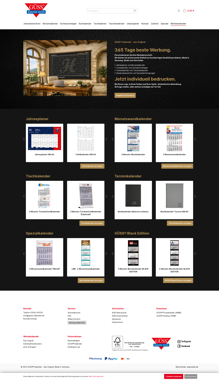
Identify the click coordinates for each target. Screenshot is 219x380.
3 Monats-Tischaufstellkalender (44, 211)
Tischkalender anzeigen (92, 223)
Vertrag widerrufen (77, 323)
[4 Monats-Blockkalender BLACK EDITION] (174, 253)
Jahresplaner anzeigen (92, 166)
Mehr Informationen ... (97, 376)
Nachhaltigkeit (74, 340)
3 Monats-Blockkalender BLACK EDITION (133, 270)
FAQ (69, 316)
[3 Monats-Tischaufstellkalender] (44, 195)
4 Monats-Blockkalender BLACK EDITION (174, 270)
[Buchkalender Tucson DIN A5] (174, 195)
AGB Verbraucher (119, 313)
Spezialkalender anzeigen (91, 280)
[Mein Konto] (179, 10)
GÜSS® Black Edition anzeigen (178, 280)
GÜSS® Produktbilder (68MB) (168, 313)
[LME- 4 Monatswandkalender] (85, 253)
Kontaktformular (30, 319)
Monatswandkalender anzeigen (177, 166)
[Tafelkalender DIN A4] (85, 138)
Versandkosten (74, 313)
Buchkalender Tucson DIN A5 (174, 211)
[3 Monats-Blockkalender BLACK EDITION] (133, 253)
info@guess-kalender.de (33, 315)
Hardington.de (74, 347)
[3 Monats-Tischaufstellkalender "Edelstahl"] (85, 195)
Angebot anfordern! (125, 95)
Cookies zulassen (174, 376)
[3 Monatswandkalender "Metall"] (44, 253)
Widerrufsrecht (74, 319)
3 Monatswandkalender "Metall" (44, 269)
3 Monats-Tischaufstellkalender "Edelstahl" (85, 213)
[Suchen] (135, 10)
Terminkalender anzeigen (180, 223)
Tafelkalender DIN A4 (85, 154)
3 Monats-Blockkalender (133, 154)
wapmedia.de (192, 367)
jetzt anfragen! (29, 347)
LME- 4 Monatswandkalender (86, 269)
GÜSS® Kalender (75, 344)
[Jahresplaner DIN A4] (44, 138)
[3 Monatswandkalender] (174, 138)
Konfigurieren (190, 376)
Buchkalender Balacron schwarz (133, 211)
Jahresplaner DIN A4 (44, 154)
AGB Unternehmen (120, 316)
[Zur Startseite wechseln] (36, 10)
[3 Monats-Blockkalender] (133, 138)
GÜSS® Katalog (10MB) (166, 316)
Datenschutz (117, 322)
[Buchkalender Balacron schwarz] (133, 195)
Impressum (116, 319)
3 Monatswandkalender (174, 154)
